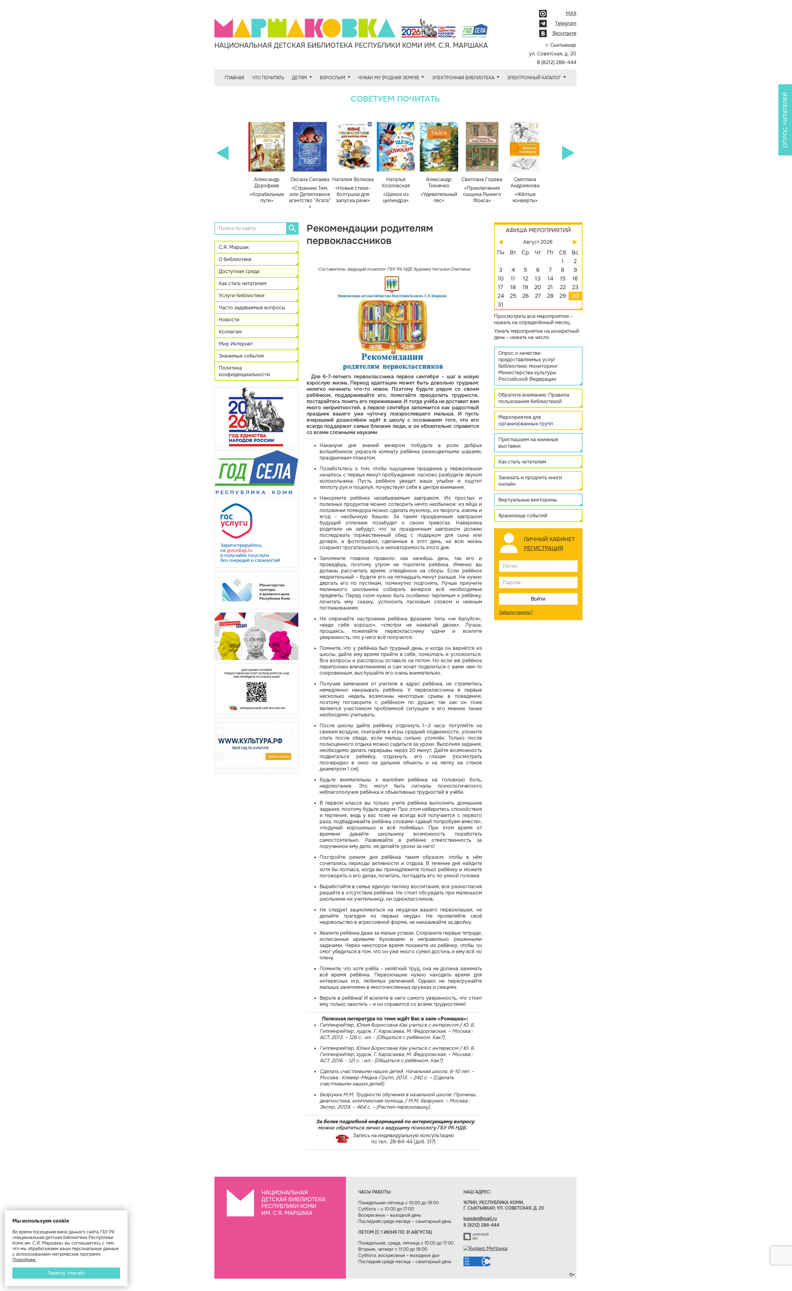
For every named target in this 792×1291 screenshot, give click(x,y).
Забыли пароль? (516, 612)
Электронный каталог (534, 77)
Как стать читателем (242, 283)
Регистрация (543, 548)
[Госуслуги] (256, 532)
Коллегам (230, 331)
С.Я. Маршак (234, 247)
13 (537, 278)
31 (500, 304)
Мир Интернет (236, 344)
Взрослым (332, 77)
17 (500, 287)
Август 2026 (538, 242)
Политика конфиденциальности (244, 371)
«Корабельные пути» (267, 190)
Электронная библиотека (463, 77)
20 (537, 287)
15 (563, 278)
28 (550, 296)
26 (525, 296)
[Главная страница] (351, 23)
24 (500, 296)
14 (550, 278)
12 (525, 278)
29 (562, 296)
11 (513, 278)
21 (550, 287)
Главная (234, 77)
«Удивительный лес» (439, 190)
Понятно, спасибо (66, 1273)
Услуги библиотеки (242, 295)
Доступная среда (239, 271)
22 (563, 287)
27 (538, 296)
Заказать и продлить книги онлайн (530, 480)
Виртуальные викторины (527, 500)
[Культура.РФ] (256, 745)
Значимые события (241, 356)
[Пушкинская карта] (256, 635)
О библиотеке (235, 259)
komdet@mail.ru (480, 1218)
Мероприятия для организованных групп (525, 420)
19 (525, 287)
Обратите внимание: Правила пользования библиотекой (533, 398)
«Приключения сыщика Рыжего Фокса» (482, 190)
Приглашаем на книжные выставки (528, 442)
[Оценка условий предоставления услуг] (256, 688)
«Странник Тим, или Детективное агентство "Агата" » (310, 193)
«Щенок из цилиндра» (396, 190)
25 (513, 296)
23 (575, 287)
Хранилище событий (522, 515)
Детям (299, 77)
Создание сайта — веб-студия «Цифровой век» (476, 1236)
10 (501, 278)
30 (575, 296)
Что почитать (268, 77)
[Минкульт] (256, 589)
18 (513, 287)
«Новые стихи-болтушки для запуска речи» (353, 190)
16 (575, 278)
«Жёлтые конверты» (525, 190)
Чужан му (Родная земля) (388, 77)
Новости (229, 319)
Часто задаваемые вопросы (252, 307)
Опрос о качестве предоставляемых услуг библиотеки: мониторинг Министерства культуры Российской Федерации (528, 366)
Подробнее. (24, 1260)
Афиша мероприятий (538, 230)
